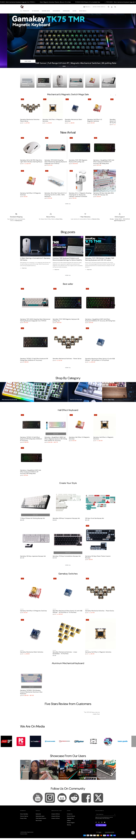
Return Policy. (59, 219)
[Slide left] (111, 95)
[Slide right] (114, 95)
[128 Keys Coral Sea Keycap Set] (100, 502)
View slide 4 (71, 65)
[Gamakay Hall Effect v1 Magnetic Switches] (53, 108)
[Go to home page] (22, 7)
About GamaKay (24, 815)
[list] (68, 218)
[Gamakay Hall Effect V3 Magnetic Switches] (97, 108)
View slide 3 (68, 65)
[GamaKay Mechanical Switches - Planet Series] (30, 108)
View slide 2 (64, 65)
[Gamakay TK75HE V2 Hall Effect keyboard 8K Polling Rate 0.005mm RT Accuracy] (35, 342)
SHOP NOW (28, 61)
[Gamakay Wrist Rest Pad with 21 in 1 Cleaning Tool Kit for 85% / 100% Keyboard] (56, 180)
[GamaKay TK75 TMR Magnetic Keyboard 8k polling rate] (80, 148)
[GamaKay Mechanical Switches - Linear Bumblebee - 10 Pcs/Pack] (68, 633)
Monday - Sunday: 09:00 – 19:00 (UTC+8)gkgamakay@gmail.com (120, 219)
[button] (108, 6)
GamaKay (25, 833)
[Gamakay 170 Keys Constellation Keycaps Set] (68, 539)
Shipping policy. (18, 220)
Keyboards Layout (40, 818)
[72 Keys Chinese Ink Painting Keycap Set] (35, 502)
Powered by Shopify (23, 835)
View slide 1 (60, 65)
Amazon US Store (55, 815)
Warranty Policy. (96, 219)
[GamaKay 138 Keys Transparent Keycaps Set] (68, 502)
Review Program (71, 824)
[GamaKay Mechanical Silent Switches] (75, 108)
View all (68, 203)
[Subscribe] (115, 816)
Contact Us (69, 815)
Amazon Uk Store (55, 820)
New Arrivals (39, 822)
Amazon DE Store (55, 818)
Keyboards (38, 815)
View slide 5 (75, 65)
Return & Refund (71, 818)
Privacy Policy (23, 820)
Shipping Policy (70, 820)
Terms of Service (24, 818)
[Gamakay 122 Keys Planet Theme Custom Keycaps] (100, 539)
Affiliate (69, 822)
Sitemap (69, 826)
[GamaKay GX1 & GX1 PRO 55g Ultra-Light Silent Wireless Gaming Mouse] (31, 148)
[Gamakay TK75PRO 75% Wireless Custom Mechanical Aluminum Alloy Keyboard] (31, 678)
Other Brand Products (41, 820)
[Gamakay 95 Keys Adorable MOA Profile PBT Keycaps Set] (104, 180)
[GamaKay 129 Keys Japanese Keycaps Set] (35, 539)
